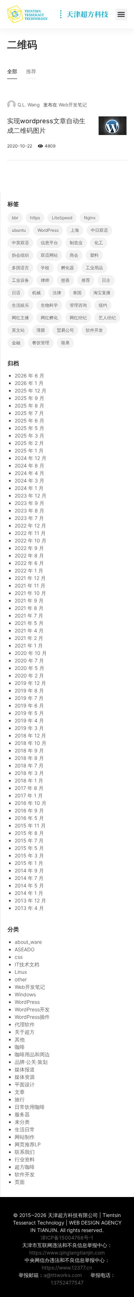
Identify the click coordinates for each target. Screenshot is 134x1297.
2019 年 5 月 (29, 713)
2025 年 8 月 (29, 405)
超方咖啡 (25, 1167)
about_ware (28, 942)
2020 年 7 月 (29, 660)
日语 (16, 292)
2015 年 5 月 (29, 848)
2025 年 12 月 (30, 390)
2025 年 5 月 (29, 428)
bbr (15, 217)
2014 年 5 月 (29, 885)
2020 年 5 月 (29, 668)
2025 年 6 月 (29, 420)
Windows (25, 994)
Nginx (89, 217)
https (35, 217)
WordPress (48, 230)
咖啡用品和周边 (32, 1054)
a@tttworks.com (63, 1275)
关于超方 (25, 1032)
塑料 (94, 255)
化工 (98, 242)
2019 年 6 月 (29, 705)
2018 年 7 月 (29, 765)
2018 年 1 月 (29, 780)
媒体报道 (25, 1069)
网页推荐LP (28, 1144)
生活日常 (25, 1129)
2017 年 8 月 (29, 788)
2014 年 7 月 (29, 878)
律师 (45, 280)
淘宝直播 (101, 292)
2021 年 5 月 (29, 623)
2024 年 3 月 (29, 480)
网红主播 (20, 317)
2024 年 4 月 (29, 473)
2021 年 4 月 (29, 630)
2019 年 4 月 (29, 720)
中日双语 (99, 230)
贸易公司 (65, 330)
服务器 (22, 1114)
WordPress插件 (32, 1017)
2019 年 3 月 (29, 728)
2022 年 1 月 (29, 570)
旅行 (20, 1099)
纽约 (103, 305)
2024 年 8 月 (29, 465)
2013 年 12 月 (30, 900)
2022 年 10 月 (30, 540)
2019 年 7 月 (29, 698)
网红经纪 (78, 317)
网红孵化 (49, 317)
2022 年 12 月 (30, 525)
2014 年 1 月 (29, 893)
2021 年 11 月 (30, 585)
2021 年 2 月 (29, 638)
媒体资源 (25, 1077)
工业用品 (94, 267)
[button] (121, 14)
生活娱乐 (20, 305)
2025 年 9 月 (29, 398)
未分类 (22, 1122)
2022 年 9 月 (29, 548)
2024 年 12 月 (30, 458)
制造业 (76, 242)
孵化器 (67, 267)
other (21, 979)
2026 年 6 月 (29, 375)
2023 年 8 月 (29, 510)
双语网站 (49, 255)
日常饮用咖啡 (30, 1107)
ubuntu (19, 230)
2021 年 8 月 (29, 608)
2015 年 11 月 (30, 825)
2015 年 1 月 (29, 863)
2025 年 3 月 (29, 435)
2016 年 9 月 (29, 810)
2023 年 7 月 (29, 518)
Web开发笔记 (73, 104)
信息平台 (49, 242)
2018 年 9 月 (29, 750)
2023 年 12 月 (30, 495)
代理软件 (25, 1024)
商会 (74, 255)
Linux (21, 972)
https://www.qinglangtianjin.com (67, 1253)
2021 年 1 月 (29, 645)
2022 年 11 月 (30, 533)
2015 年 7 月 (29, 840)
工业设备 (20, 280)
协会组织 (20, 255)
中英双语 (20, 242)
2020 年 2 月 (29, 675)
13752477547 (67, 1283)
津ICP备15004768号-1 (67, 1238)
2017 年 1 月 (29, 795)
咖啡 (20, 1047)
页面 (20, 1182)
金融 (16, 342)
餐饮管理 (40, 342)
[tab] (12, 73)
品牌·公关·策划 (31, 1062)
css (19, 957)
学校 (45, 267)
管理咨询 (78, 305)
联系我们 (25, 1152)
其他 (20, 1039)
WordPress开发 (32, 1009)
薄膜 (40, 330)
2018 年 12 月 (30, 735)
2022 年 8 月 (29, 555)
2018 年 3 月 (29, 773)
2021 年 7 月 (29, 615)
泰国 (77, 292)
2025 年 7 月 (29, 413)
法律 (57, 292)
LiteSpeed (62, 217)
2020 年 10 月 (31, 653)
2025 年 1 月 (29, 450)
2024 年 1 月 (29, 488)
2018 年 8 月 (29, 758)
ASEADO (25, 949)
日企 (106, 280)
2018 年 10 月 (30, 743)
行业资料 (25, 1159)
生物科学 (49, 305)
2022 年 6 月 (29, 563)
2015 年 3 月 (29, 855)
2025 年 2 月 (29, 443)
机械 (36, 292)
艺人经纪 (107, 317)
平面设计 (25, 1084)
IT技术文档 (27, 964)
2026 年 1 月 (29, 383)
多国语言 (20, 267)
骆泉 (65, 342)
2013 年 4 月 (29, 908)
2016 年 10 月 (30, 803)
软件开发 (94, 330)
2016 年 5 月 (29, 818)
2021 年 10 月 (30, 593)
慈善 (65, 280)
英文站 (18, 330)
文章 (20, 1092)
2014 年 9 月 (29, 870)
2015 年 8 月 (29, 833)
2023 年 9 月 (29, 503)
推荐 (85, 280)
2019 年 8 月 (29, 690)
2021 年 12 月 (30, 578)
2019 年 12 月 (30, 683)
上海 (74, 230)
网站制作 (25, 1137)
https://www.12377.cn (67, 1268)
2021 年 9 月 (29, 600)
